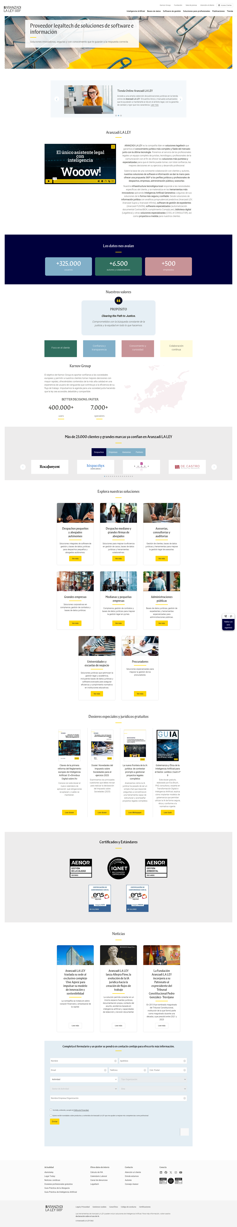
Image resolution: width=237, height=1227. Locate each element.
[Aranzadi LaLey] (54, 1208)
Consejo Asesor (131, 1184)
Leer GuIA (168, 812)
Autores (128, 1180)
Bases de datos (154, 11)
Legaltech (94, 1184)
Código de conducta (128, 1207)
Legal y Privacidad (83, 1207)
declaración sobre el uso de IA (87, 1216)
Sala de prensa (191, 5)
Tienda (230, 11)
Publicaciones (218, 11)
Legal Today (49, 1176)
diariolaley (48, 1172)
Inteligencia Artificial (136, 11)
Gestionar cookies (99, 1207)
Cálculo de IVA (96, 1172)
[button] (214, 467)
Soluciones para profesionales (196, 11)
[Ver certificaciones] (170, 1183)
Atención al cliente (207, 5)
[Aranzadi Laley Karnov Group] (12, 9)
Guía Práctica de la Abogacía (57, 1188)
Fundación (178, 5)
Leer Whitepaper (134, 812)
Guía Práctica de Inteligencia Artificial (60, 1192)
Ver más (75, 558)
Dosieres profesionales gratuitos (58, 1184)
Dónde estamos (132, 1176)
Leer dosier (69, 812)
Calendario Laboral (98, 1176)
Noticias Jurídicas (52, 1180)
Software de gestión (172, 11)
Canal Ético (113, 1207)
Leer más (151, 104)
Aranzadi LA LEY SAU (85, 1221)
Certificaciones (144, 1207)
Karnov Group (165, 5)
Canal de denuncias (99, 1180)
